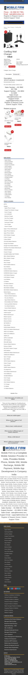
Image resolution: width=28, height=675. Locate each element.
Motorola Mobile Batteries (10, 295)
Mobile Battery (7, 292)
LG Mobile (7, 178)
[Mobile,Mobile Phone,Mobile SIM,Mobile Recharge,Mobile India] (14, 9)
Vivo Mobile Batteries (9, 306)
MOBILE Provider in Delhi (12, 497)
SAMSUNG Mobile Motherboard (11, 352)
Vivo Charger (7, 224)
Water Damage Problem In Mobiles (12, 606)
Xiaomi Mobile (8, 166)
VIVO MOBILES (7, 373)
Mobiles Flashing (8, 610)
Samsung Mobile (9, 161)
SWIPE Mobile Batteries (9, 367)
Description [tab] (9, 74)
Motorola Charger (8, 216)
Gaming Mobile (9, 480)
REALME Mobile (8, 342)
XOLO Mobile (8, 197)
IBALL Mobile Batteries (9, 256)
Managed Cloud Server (10, 632)
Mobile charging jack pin (10, 310)
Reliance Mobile (9, 189)
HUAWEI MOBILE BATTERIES (11, 254)
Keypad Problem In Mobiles (11, 603)
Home (5, 27)
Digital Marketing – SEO (10, 625)
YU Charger (7, 384)
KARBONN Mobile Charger (10, 273)
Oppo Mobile (8, 169)
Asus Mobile (10, 495)
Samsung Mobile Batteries (10, 304)
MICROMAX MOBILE (9, 287)
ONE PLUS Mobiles (8, 331)
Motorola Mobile (8, 321)
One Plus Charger (8, 218)
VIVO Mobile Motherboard (10, 371)
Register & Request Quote (13, 16)
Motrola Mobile (8, 172)
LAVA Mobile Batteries (9, 275)
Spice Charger (11, 27)
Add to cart (12, 66)
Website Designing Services (11, 645)
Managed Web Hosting (10, 621)
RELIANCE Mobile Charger (10, 348)
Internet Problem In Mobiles (11, 597)
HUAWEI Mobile (9, 177)
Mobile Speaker (7, 316)
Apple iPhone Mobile (9, 233)
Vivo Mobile (7, 171)
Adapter (6, 206)
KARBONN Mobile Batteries (10, 271)
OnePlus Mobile (8, 163)
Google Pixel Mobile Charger (11, 210)
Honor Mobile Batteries (10, 293)
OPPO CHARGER (8, 337)
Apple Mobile (8, 160)
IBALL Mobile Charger (9, 258)
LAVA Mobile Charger (9, 277)
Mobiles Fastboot (8, 612)
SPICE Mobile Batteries (9, 361)
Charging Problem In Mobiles (11, 599)
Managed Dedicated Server (11, 630)
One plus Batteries (8, 297)
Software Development (10, 638)
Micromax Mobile (9, 182)
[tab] (14, 398)
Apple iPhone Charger (9, 208)
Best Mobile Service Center (14, 504)
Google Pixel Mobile (9, 164)
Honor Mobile (8, 174)
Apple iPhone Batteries (9, 231)
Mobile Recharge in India (10, 672)
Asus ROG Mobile (9, 175)
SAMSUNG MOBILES (9, 354)
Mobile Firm (7, 453)
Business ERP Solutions (10, 641)
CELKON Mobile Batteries (10, 241)
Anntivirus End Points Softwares (12, 619)
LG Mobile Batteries (8, 283)
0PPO (5, 204)
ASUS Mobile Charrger (9, 235)
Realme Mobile (8, 168)
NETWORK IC (7, 323)
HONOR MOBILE (8, 249)
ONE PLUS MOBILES (9, 333)
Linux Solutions (8, 634)
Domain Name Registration (11, 647)
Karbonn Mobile (8, 186)
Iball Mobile (7, 188)
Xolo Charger (7, 377)
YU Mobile (7, 196)
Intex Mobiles (7, 266)
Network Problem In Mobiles (11, 601)
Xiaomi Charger (8, 226)
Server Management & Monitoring (13, 636)
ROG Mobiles (7, 350)
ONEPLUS (6, 335)
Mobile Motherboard (8, 314)
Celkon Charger (7, 237)
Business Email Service (10, 649)
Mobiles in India (18, 480)
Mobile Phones (17, 478)
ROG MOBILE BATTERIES (11, 302)
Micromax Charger (8, 285)
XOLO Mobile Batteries (9, 382)
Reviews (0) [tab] (16, 74)
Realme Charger (8, 220)
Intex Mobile (7, 183)
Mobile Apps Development (11, 643)
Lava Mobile (8, 185)
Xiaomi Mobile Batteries (10, 308)
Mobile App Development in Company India (14, 471)
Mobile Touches (7, 318)
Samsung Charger (8, 222)
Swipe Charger (7, 363)
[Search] (23, 1)
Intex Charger (7, 262)
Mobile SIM (13, 462)
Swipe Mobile (8, 193)
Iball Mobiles (7, 260)
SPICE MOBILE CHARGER (14, 80)
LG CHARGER (8, 214)
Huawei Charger (8, 252)
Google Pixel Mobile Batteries (11, 245)
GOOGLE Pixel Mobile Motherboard (12, 247)
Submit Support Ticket (12, 18)
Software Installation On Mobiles (12, 595)
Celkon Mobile (8, 194)
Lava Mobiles (7, 279)
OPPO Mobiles (7, 340)
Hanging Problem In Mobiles (11, 608)
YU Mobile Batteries (8, 388)
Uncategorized (7, 369)
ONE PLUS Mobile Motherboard (11, 329)
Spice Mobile (8, 191)
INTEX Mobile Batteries (9, 264)
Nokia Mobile (8, 180)
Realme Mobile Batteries (10, 344)
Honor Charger (8, 212)
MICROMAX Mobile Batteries (11, 290)
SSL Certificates (8, 627)
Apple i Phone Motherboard (10, 228)
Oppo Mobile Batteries (9, 300)
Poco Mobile (9, 486)
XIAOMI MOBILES (8, 375)
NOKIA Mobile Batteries (9, 327)
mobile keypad (7, 312)
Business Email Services (10, 623)
